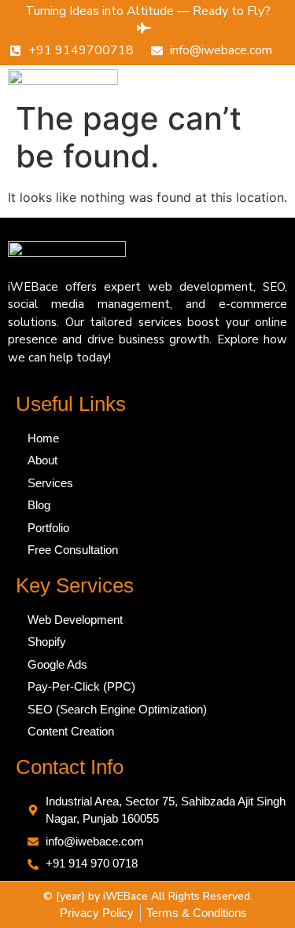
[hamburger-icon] (263, 79)
